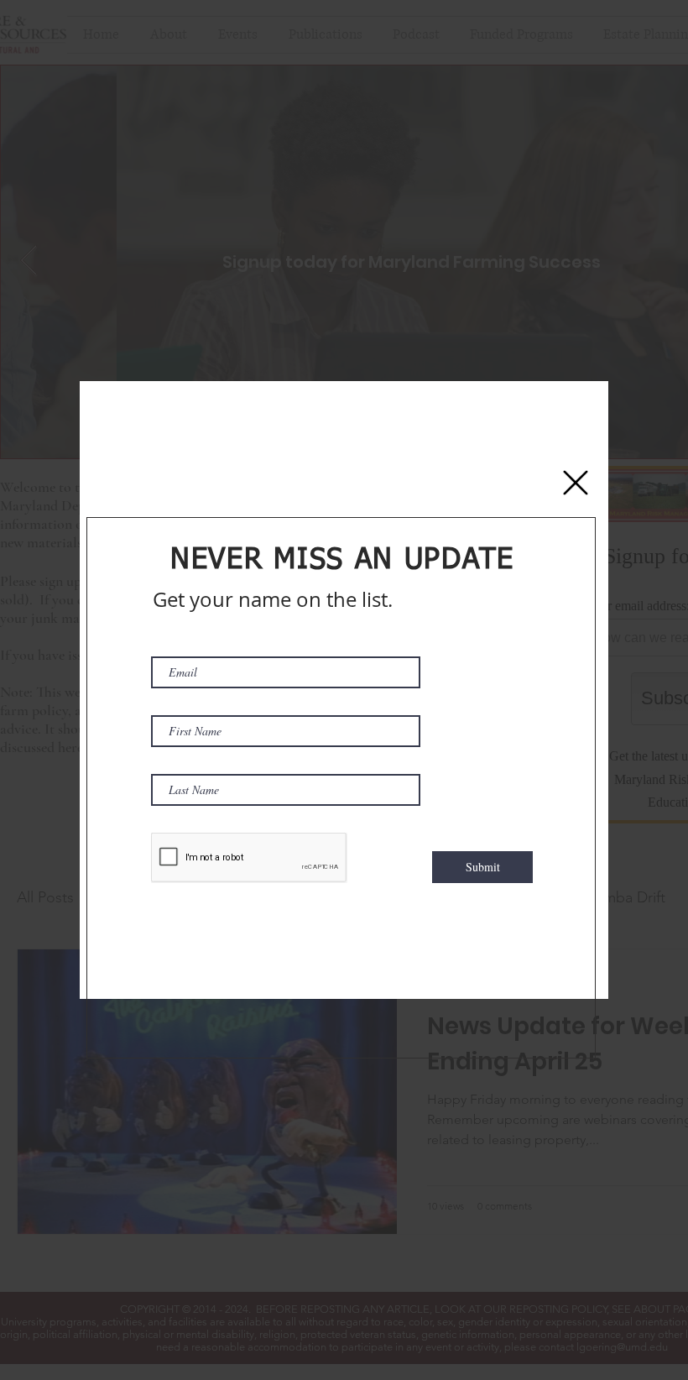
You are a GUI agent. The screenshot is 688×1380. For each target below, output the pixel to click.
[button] (575, 482)
